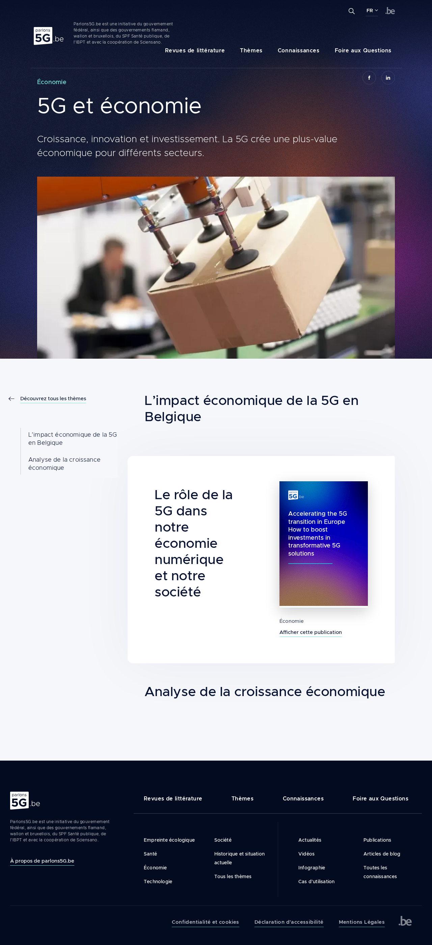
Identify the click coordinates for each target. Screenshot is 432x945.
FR (370, 10)
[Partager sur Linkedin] (388, 77)
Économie (291, 621)
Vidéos (306, 854)
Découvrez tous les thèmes (53, 398)
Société (223, 840)
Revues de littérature (195, 50)
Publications (377, 840)
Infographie (311, 868)
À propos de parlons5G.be (42, 861)
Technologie (158, 881)
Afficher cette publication (310, 632)
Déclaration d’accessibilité (289, 922)
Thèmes (251, 50)
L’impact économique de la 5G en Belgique (72, 438)
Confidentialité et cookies (205, 922)
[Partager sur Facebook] (369, 77)
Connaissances (299, 50)
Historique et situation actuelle (239, 858)
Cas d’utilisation (316, 881)
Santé (150, 854)
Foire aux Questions (363, 50)
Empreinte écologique (169, 840)
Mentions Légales (362, 922)
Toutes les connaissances (380, 872)
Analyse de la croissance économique (64, 463)
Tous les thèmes (233, 876)
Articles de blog (381, 854)
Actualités (309, 840)
